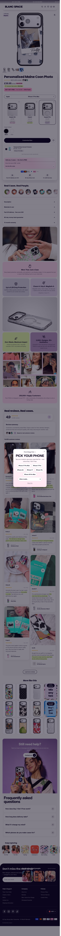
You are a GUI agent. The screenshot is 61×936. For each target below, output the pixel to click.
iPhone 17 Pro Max (24, 465)
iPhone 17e (39, 470)
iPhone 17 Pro (37, 465)
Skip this (29, 483)
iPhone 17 (30, 470)
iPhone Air (20, 470)
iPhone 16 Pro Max (30, 474)
